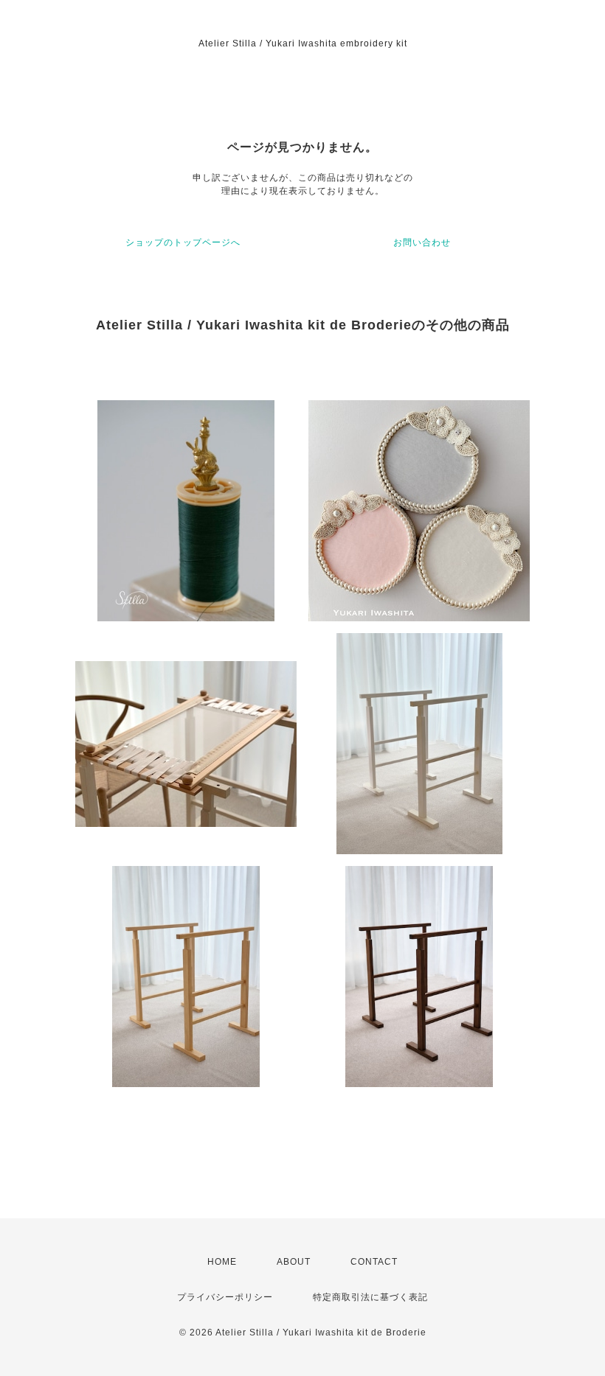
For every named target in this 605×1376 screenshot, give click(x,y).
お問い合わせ (422, 242)
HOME (222, 1262)
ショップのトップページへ (183, 242)
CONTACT (374, 1262)
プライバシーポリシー (225, 1297)
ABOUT (294, 1262)
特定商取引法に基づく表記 (370, 1297)
